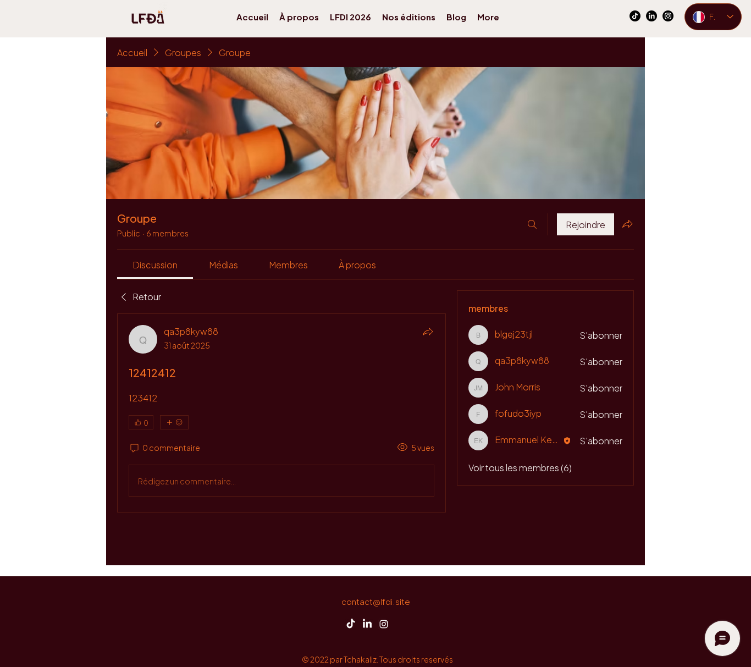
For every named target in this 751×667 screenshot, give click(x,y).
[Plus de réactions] (174, 422)
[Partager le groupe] (627, 223)
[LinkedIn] (651, 15)
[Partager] (427, 331)
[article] (281, 412)
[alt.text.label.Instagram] (667, 15)
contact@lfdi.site (375, 601)
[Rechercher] (532, 224)
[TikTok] (634, 15)
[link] (155, 264)
